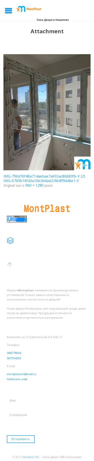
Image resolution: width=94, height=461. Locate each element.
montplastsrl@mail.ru (21, 374)
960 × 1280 (34, 185)
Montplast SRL (31, 457)
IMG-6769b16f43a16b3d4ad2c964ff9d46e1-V (41, 180)
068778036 (14, 353)
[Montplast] (29, 9)
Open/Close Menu (8, 11)
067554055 (14, 358)
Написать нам (17, 379)
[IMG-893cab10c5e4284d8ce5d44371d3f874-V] (47, 112)
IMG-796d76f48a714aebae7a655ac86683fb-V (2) (44, 176)
